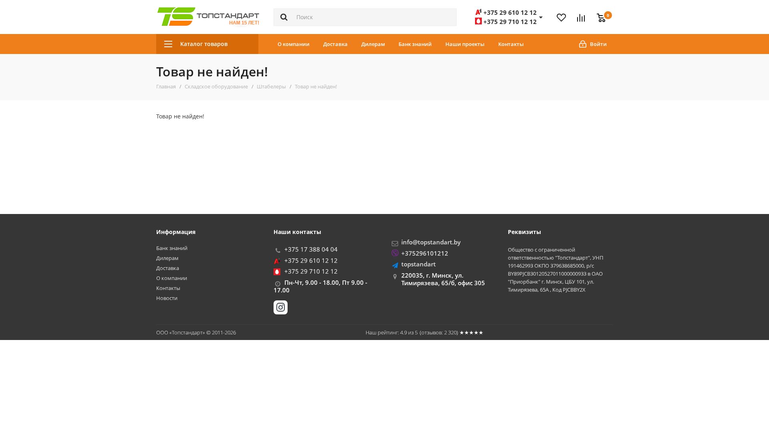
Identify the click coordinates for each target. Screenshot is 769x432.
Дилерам (373, 44)
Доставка (335, 44)
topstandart (418, 264)
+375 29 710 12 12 (311, 271)
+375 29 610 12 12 (311, 260)
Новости (166, 298)
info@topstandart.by (431, 242)
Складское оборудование (216, 86)
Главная (166, 86)
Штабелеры (271, 86)
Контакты (511, 44)
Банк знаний (415, 44)
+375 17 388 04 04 (311, 249)
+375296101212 (424, 253)
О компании (294, 44)
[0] (599, 13)
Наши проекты (465, 44)
